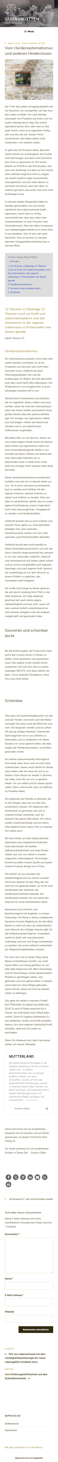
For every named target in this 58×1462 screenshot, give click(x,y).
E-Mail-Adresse (14, 1295)
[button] (8, 1177)
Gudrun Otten (22, 19)
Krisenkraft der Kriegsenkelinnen (31, 1199)
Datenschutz (12, 1423)
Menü (31, 31)
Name (9, 1278)
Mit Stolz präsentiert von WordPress (24, 1447)
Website (9, 1311)
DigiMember (38, 1458)
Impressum (11, 1430)
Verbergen (14, 261)
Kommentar (12, 1234)
